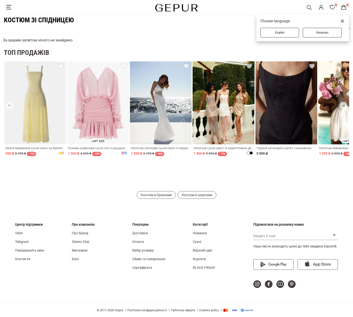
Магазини (79, 250)
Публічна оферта (183, 310)
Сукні (197, 242)
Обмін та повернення (148, 259)
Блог (75, 259)
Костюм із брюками (156, 195)
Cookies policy (209, 310)
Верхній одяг (203, 250)
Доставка (140, 233)
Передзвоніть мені (29, 250)
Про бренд (80, 233)
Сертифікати (142, 268)
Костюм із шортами (197, 195)
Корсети (199, 259)
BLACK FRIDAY (204, 268)
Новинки (200, 233)
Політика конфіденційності (147, 310)
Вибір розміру (143, 250)
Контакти (22, 259)
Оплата (138, 242)
